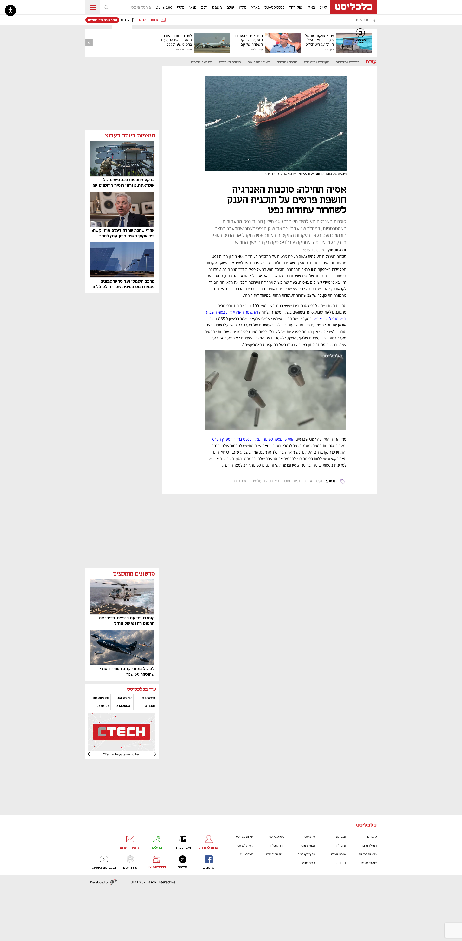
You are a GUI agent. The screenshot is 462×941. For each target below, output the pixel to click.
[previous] (89, 42)
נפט (319, 481)
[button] (106, 7)
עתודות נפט (303, 481)
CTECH (341, 863)
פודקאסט (309, 837)
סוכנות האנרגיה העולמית (270, 481)
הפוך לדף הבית (306, 854)
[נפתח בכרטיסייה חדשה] (121, 749)
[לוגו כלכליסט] (353, 7)
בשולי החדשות (259, 62)
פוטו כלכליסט (276, 837)
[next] (92, 754)
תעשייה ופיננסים (316, 62)
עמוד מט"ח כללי (275, 854)
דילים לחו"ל (308, 863)
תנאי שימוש (308, 845)
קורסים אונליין (369, 863)
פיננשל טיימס (201, 62)
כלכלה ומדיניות (347, 62)
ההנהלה (341, 845)
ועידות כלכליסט (244, 837)
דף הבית (371, 20)
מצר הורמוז (239, 481)
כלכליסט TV (246, 854)
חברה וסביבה (287, 62)
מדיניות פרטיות (368, 854)
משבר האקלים (230, 62)
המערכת (341, 837)
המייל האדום (369, 845)
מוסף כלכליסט (245, 845)
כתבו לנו (372, 837)
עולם (359, 20)
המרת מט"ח (277, 845)
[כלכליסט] (366, 826)
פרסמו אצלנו (338, 854)
